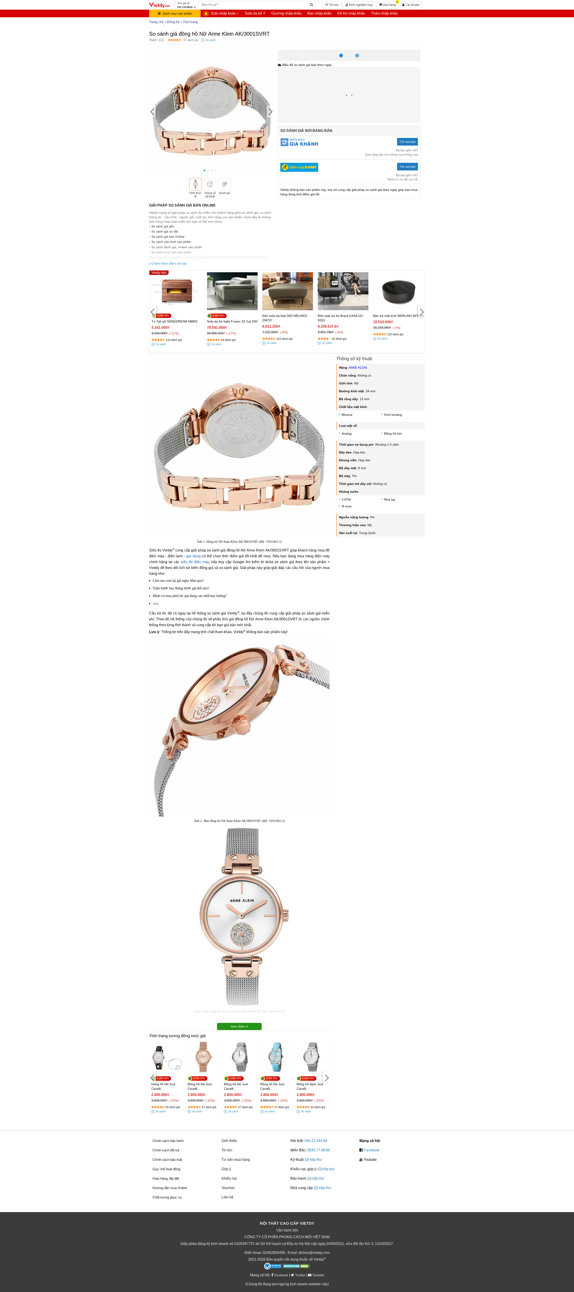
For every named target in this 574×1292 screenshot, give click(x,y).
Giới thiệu (229, 1141)
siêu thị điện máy (195, 562)
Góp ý (226, 1169)
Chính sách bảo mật (167, 1159)
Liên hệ (227, 1197)
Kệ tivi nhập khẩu (351, 13)
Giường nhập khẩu (286, 13)
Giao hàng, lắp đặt (165, 1178)
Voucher (228, 1188)
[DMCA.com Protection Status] (296, 1267)
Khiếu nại (229, 1178)
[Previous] (152, 111)
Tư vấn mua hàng (236, 1159)
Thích (153, 40)
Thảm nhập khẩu (384, 13)
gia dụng (193, 556)
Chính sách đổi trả (165, 1150)
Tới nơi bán (407, 142)
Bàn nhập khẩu (319, 13)
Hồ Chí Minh (297, 52)
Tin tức (333, 5)
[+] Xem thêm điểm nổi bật (168, 263)
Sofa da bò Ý (255, 13)
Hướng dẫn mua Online (169, 1188)
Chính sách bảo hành (168, 1141)
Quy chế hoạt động (166, 1169)
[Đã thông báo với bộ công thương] (273, 1266)
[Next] (270, 111)
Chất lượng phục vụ (167, 1197)
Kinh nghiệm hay (360, 5)
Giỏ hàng (390, 4)
